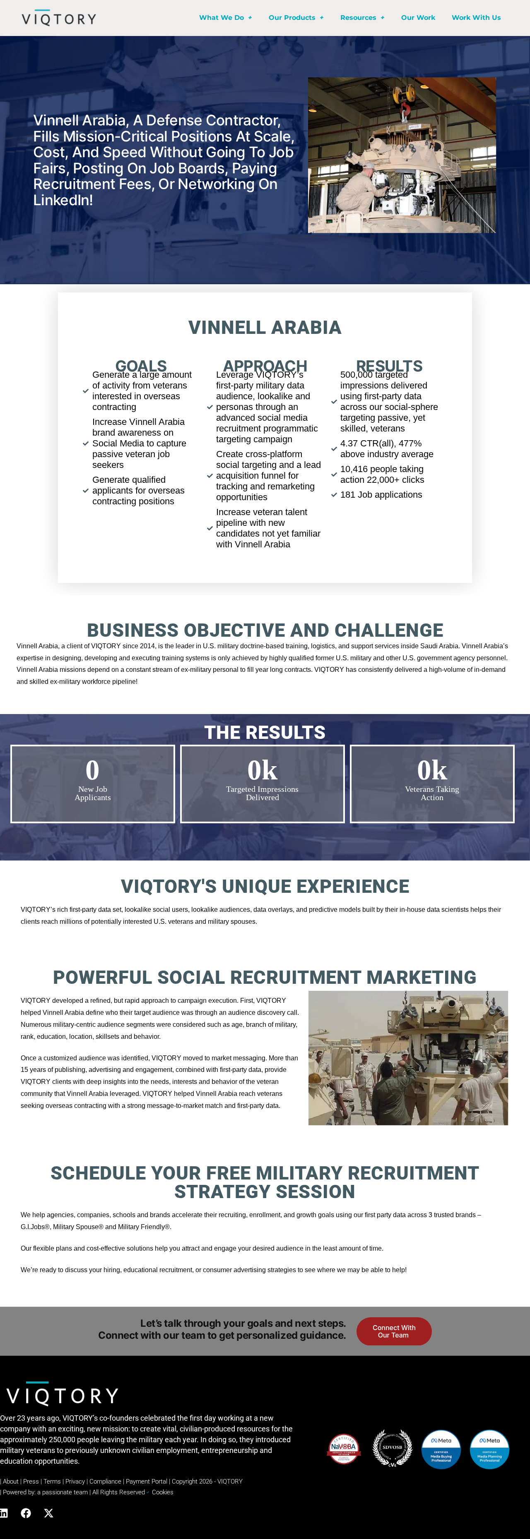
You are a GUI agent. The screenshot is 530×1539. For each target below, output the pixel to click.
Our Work (418, 18)
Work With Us (476, 18)
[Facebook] (25, 1513)
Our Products (292, 18)
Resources (358, 18)
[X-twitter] (48, 1513)
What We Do (221, 18)
